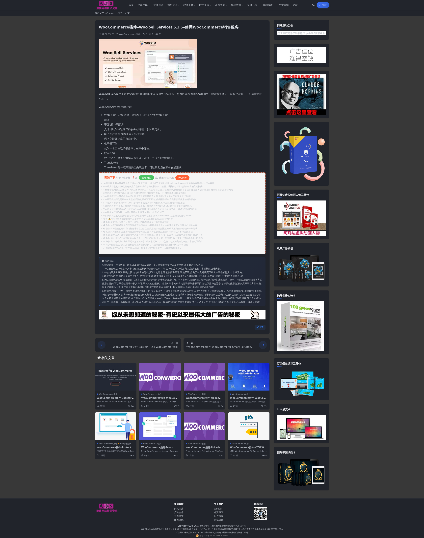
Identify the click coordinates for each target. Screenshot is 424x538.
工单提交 (179, 516)
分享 (261, 327)
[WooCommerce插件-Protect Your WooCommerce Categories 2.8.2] (115, 426)
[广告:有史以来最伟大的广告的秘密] (182, 315)
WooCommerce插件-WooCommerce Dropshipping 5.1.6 (204, 399)
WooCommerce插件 (112, 13)
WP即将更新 (125, 443)
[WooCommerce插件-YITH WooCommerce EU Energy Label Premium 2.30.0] (248, 426)
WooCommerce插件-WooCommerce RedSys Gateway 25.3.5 (160, 399)
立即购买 (146, 177)
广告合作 (179, 512)
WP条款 (218, 508)
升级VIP (182, 177)
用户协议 (218, 516)
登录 (324, 5)
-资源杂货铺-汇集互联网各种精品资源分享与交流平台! (222, 525)
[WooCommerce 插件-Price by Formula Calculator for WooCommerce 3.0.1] (204, 426)
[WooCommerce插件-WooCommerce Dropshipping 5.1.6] (204, 377)
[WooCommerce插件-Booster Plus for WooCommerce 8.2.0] (115, 377)
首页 (97, 13)
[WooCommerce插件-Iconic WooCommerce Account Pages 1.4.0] (160, 426)
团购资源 (179, 519)
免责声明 (218, 512)
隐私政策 (218, 519)
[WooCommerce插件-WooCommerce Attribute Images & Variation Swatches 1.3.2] (248, 377)
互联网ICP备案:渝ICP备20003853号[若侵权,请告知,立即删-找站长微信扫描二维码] (212, 532)
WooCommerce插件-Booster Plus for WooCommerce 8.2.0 (115, 399)
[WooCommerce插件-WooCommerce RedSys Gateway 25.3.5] (160, 377)
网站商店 (179, 508)
